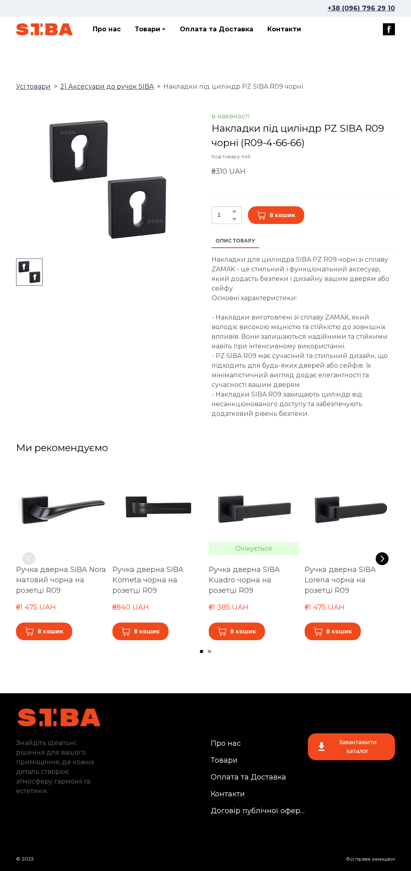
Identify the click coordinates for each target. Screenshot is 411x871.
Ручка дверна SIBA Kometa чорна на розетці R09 (147, 580)
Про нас (107, 29)
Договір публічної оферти (258, 810)
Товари (147, 29)
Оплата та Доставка (216, 29)
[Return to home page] (44, 29)
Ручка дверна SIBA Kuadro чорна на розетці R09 (244, 580)
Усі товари (33, 86)
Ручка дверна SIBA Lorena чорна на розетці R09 (340, 580)
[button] (389, 29)
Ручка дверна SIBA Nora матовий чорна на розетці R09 (61, 580)
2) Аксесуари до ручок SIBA (107, 86)
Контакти (284, 29)
